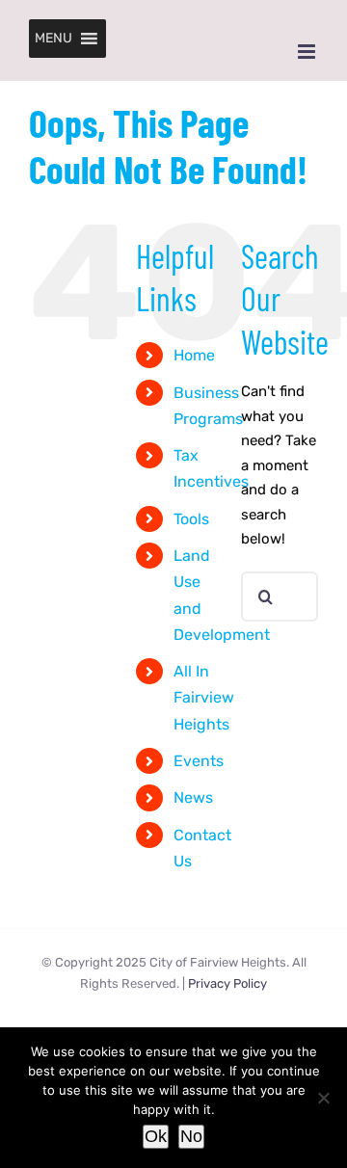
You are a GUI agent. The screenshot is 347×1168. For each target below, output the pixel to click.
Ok (156, 1136)
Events (199, 761)
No (191, 1136)
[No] (323, 1097)
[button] (53, 38)
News (193, 797)
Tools (191, 519)
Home (194, 355)
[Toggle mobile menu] (308, 51)
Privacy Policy (227, 983)
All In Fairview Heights (204, 697)
